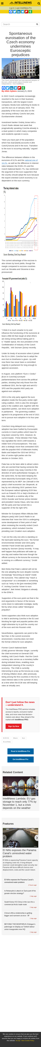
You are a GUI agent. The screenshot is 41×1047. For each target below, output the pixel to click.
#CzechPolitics (7, 741)
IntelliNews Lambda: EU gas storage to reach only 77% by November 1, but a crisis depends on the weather (19, 803)
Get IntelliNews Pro (20, 759)
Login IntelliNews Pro (23, 8)
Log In (11, 8)
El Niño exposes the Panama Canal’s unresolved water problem (19, 853)
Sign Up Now (13, 726)
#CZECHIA (6, 738)
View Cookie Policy (27, 1040)
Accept (18, 1040)
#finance (15, 738)
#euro (23, 738)
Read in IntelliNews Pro (20, 751)
